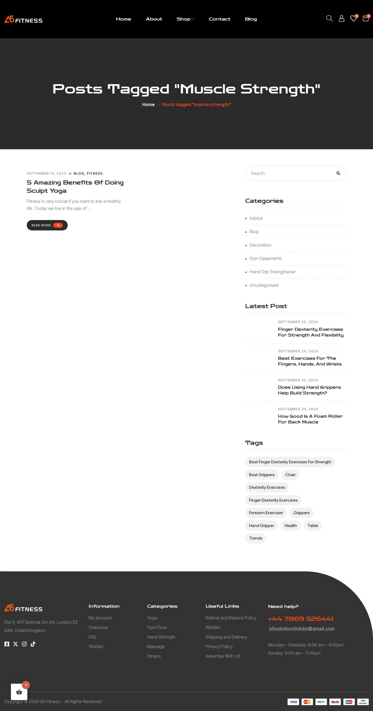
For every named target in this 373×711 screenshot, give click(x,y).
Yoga (152, 618)
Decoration (260, 245)
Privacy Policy (219, 646)
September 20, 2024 (298, 409)
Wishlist (96, 646)
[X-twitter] (15, 644)
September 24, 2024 (298, 351)
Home (123, 19)
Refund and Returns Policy (231, 618)
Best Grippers (262, 474)
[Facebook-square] (7, 644)
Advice (256, 218)
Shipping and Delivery (226, 637)
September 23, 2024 (298, 380)
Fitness (95, 173)
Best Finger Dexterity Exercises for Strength (290, 461)
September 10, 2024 (46, 173)
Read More (41, 225)
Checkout (98, 627)
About (154, 19)
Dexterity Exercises (267, 487)
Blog (251, 19)
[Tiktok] (33, 644)
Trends (255, 538)
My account (100, 618)
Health (291, 525)
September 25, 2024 (298, 322)
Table (312, 525)
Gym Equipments (266, 258)
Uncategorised (264, 285)
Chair (290, 474)
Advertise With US (223, 656)
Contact (219, 19)
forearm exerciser (266, 512)
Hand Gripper (261, 525)
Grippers (302, 512)
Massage (156, 646)
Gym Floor (157, 627)
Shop (184, 19)
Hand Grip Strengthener (272, 271)
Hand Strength (161, 637)
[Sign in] (341, 19)
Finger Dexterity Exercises (273, 500)
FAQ (92, 637)
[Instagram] (24, 644)
